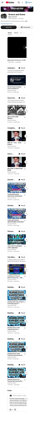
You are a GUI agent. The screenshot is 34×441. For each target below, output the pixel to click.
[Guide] (2, 2)
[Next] (26, 110)
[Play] (26, 47)
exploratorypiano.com (7, 23)
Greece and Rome (11, 90)
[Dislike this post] (15, 409)
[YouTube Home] (10, 2)
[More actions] (25, 87)
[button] (24, 33)
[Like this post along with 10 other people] (10, 409)
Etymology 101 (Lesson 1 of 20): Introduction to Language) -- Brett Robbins (17, 60)
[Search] (19, 2)
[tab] (10, 33)
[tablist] (17, 33)
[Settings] (22, 2)
